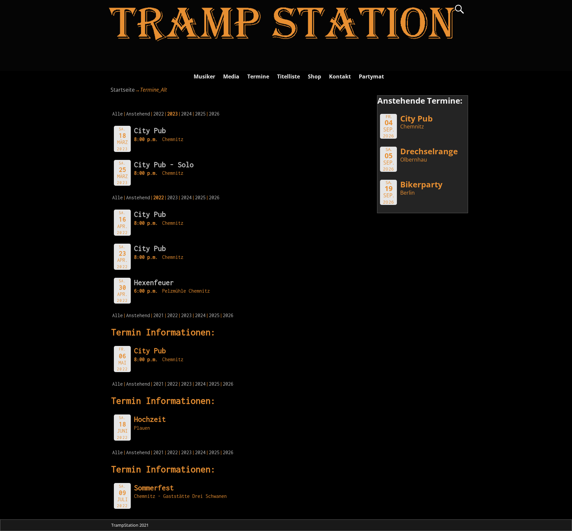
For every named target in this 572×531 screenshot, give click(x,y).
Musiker (204, 76)
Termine (258, 76)
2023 (172, 197)
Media (231, 76)
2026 (214, 114)
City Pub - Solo (164, 164)
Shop (314, 76)
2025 (200, 114)
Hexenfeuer (154, 282)
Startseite (123, 89)
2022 (158, 114)
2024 (186, 114)
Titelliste (288, 76)
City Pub (150, 130)
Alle (117, 114)
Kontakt (340, 76)
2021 (158, 315)
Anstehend (138, 114)
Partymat (371, 76)
